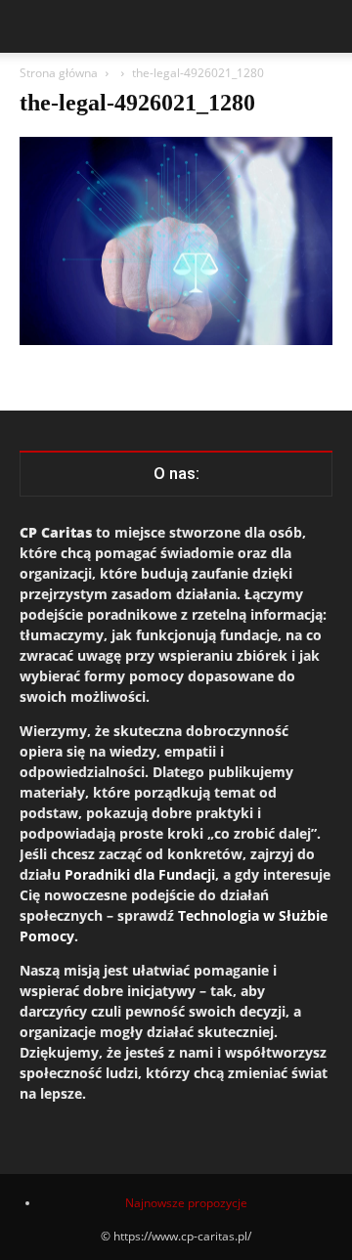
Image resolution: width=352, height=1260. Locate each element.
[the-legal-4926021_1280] (176, 339)
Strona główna (59, 73)
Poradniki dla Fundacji (140, 874)
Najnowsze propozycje (186, 1203)
